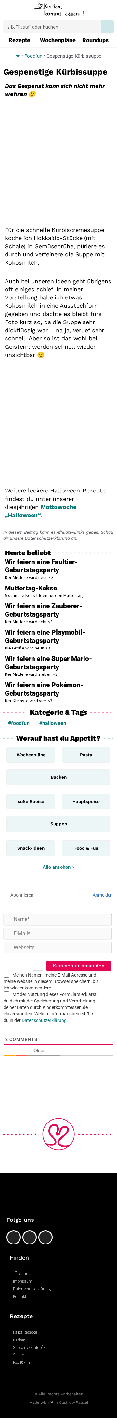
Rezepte (19, 40)
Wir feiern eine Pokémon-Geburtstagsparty (44, 689)
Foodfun (33, 56)
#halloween (52, 723)
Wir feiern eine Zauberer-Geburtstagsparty (43, 610)
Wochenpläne (58, 40)
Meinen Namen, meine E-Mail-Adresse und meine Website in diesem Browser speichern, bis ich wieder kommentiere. (51, 981)
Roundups (95, 40)
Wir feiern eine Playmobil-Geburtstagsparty (45, 636)
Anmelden (102, 895)
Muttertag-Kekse (31, 588)
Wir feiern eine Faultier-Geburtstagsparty (41, 566)
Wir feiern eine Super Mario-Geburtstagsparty (48, 663)
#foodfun (19, 723)
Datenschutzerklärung (44, 1020)
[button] (9, 11)
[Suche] (107, 26)
